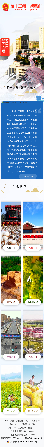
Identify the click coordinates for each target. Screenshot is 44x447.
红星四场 (33, 356)
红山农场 (11, 411)
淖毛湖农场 (33, 411)
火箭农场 (11, 356)
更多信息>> (28, 176)
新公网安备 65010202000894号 (23, 441)
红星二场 (33, 247)
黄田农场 (11, 302)
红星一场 (11, 247)
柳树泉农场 (33, 302)
